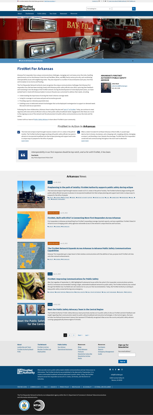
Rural (132, 197)
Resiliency (121, 292)
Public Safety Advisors (41, 119)
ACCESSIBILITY (87, 387)
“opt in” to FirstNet (69, 109)
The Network (29, 13)
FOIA (45, 387)
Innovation (70, 292)
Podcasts (81, 352)
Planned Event (115, 197)
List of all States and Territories (31, 61)
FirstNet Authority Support (85, 197)
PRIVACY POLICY (64, 387)
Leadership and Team (24, 347)
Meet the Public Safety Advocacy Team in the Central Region (75, 309)
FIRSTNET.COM (21, 387)
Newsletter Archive (84, 356)
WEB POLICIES (76, 387)
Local (108, 197)
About (20, 13)
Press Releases (82, 349)
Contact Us (94, 1)
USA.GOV (53, 387)
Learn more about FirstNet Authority (117, 1)
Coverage (58, 197)
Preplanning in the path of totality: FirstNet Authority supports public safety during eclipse (90, 187)
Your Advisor (62, 347)
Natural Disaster (80, 292)
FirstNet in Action (99, 197)
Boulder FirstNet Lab (44, 349)
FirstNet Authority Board (25, 349)
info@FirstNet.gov (117, 375)
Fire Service (128, 292)
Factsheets (101, 347)
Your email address (124, 351)
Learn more (25, 141)
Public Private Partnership (94, 292)
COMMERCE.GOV (34, 387)
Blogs (79, 347)
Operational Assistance (65, 349)
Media (80, 358)
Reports (100, 349)
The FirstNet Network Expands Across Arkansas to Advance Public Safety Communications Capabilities (89, 249)
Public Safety (41, 13)
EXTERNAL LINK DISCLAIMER (102, 387)
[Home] (26, 9)
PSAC (19, 352)
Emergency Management (59, 199)
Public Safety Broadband (110, 292)
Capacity (51, 197)
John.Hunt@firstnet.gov (119, 86)
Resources (74, 13)
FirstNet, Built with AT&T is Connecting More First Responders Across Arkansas (84, 217)
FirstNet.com (132, 1)
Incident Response (61, 292)
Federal (73, 197)
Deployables (66, 197)
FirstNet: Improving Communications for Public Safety (73, 279)
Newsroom (63, 13)
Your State (53, 13)
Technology (66, 226)
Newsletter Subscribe (85, 354)
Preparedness (125, 197)
